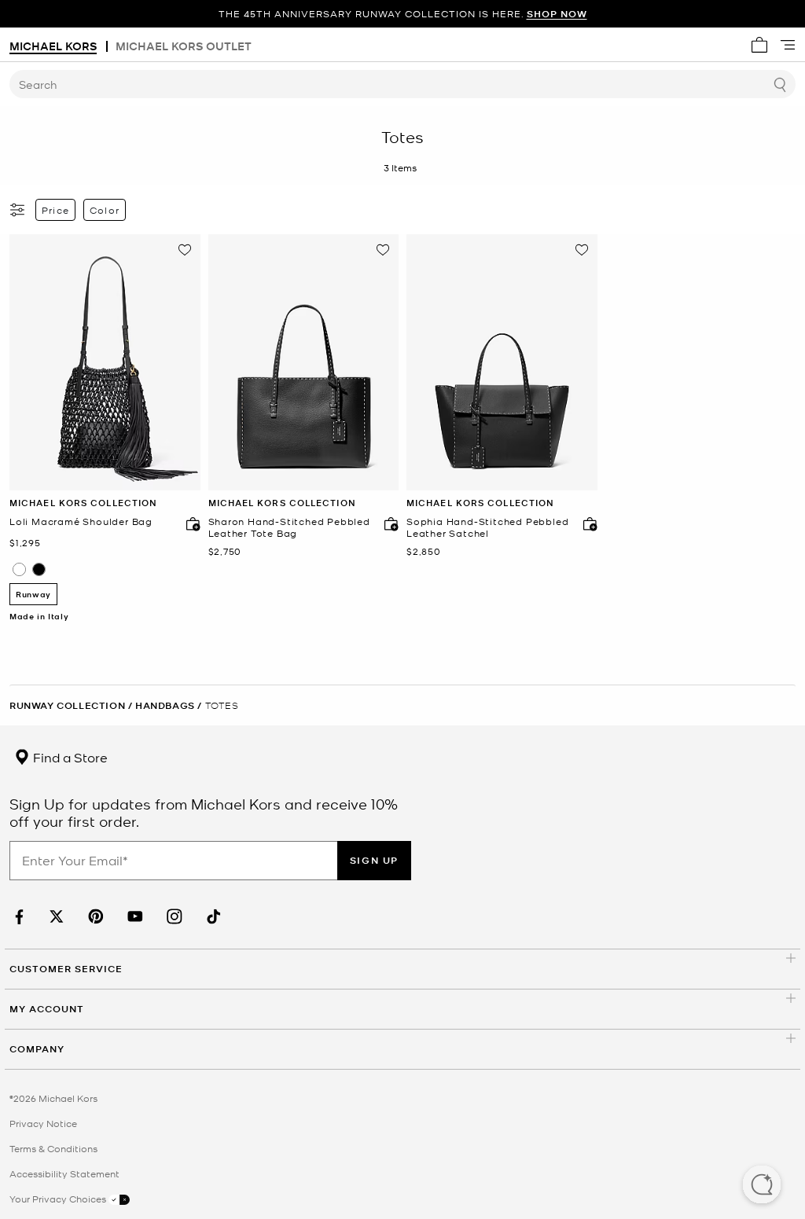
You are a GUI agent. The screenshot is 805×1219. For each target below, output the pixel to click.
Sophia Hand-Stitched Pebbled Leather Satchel (487, 528)
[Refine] (18, 210)
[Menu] (788, 45)
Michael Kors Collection (83, 502)
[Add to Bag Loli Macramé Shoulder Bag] (189, 523)
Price (55, 210)
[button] (761, 1186)
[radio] (19, 569)
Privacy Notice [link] (43, 1123)
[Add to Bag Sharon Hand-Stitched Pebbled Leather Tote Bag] (388, 523)
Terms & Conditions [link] (53, 1148)
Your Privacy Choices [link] (58, 1198)
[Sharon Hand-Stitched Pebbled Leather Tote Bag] (303, 362)
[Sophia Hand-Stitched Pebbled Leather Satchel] (501, 362)
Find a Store (69, 757)
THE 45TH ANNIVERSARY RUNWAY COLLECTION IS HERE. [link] (403, 13)
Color (104, 210)
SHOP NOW (557, 13)
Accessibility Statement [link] (64, 1173)
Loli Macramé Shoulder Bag (81, 521)
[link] (17, 917)
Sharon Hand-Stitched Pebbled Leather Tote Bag (289, 528)
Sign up (374, 860)
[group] (402, 13)
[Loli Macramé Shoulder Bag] (104, 362)
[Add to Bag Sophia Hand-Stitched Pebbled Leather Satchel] (586, 523)
